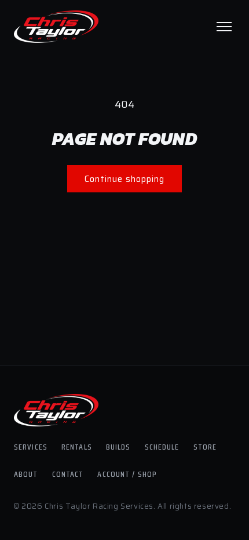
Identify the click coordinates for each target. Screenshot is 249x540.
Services (30, 446)
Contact (68, 474)
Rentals (76, 446)
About (26, 474)
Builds (118, 446)
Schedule (162, 446)
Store (205, 446)
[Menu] (224, 27)
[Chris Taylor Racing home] (56, 26)
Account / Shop (127, 474)
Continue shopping (124, 179)
